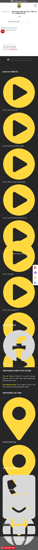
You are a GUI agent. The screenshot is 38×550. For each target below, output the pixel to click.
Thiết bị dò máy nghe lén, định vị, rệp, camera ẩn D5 (9, 47)
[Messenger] (35, 272)
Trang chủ (5, 12)
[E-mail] (35, 277)
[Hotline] (35, 267)
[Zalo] (35, 282)
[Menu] (2, 5)
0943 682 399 (9, 548)
